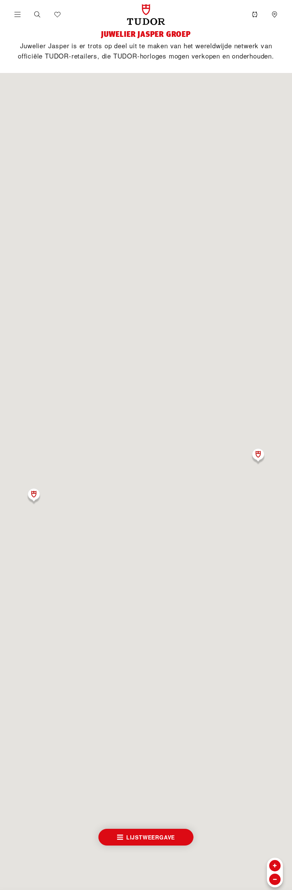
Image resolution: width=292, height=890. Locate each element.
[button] (37, 14)
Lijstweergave (150, 837)
